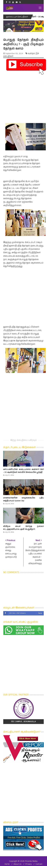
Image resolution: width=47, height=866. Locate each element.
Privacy (28, 864)
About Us (18, 864)
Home (7, 864)
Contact (39, 864)
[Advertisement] (23, 99)
